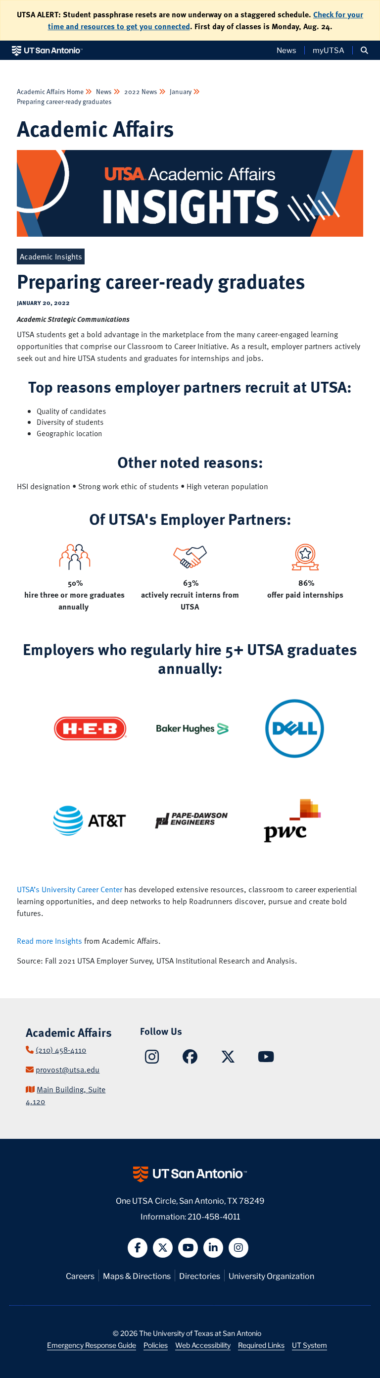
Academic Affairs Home (51, 91)
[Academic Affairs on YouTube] (266, 1059)
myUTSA (328, 50)
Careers (80, 1275)
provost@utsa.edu (67, 1069)
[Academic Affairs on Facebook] (190, 1059)
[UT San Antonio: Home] (47, 50)
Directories (199, 1275)
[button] (364, 50)
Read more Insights (49, 941)
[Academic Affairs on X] (228, 1059)
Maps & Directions (137, 1275)
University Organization (271, 1275)
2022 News (141, 91)
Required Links (261, 1345)
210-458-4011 (214, 1216)
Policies (155, 1345)
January (180, 91)
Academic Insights (51, 256)
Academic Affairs (95, 128)
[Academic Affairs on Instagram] (152, 1060)
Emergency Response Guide (91, 1345)
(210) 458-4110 (61, 1050)
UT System (309, 1345)
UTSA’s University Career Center (69, 889)
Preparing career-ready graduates (64, 101)
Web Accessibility (203, 1345)
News (286, 50)
